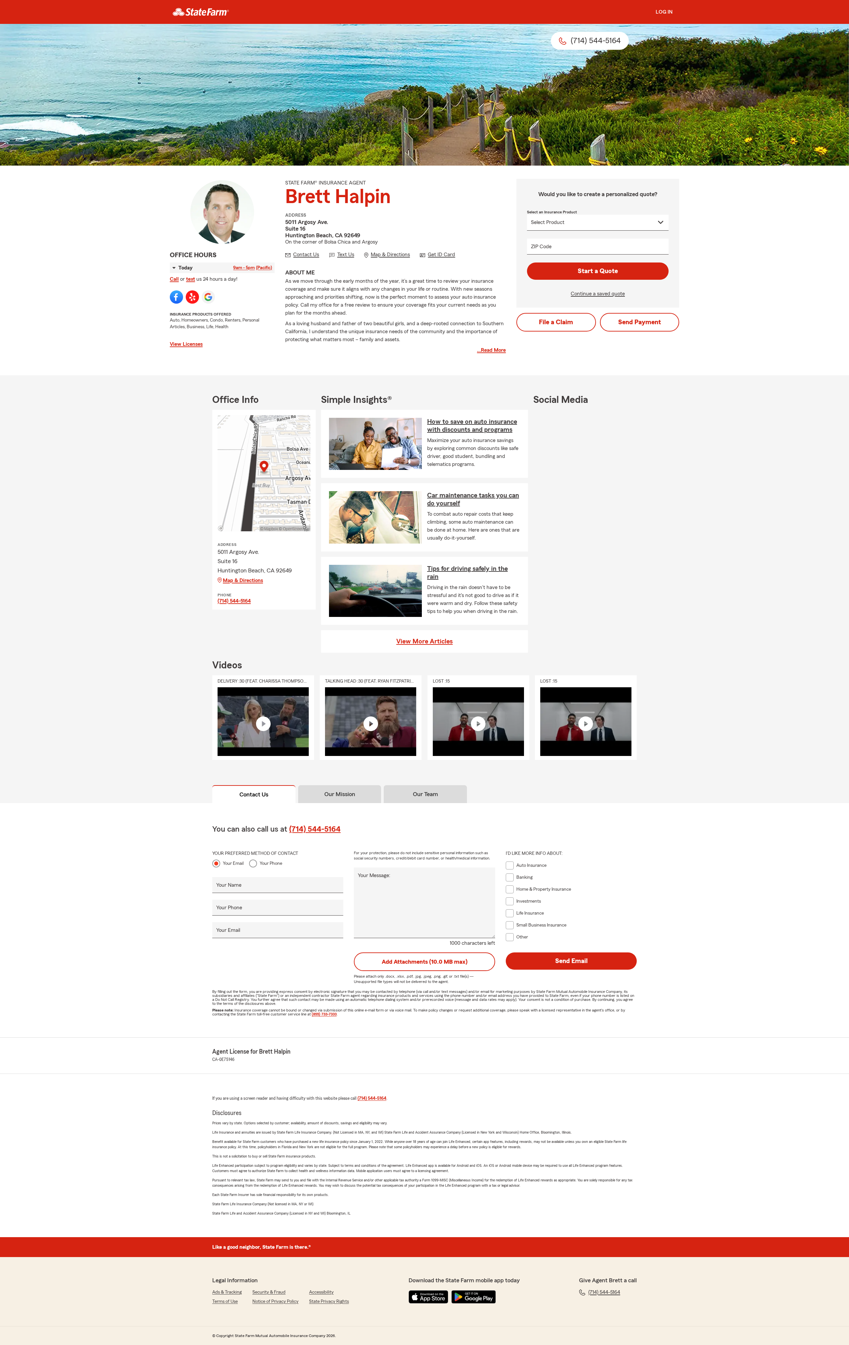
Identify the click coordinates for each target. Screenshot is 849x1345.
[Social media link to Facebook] (176, 297)
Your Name (228, 885)
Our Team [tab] (425, 794)
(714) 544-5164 (234, 601)
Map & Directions (243, 580)
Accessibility (321, 1292)
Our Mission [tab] (339, 794)
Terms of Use (225, 1301)
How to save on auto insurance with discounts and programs (472, 425)
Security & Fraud (269, 1292)
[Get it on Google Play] (473, 1297)
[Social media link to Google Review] (208, 297)
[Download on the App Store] (428, 1297)
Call (174, 279)
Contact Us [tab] (253, 794)
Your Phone (271, 863)
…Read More (491, 350)
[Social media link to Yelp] (192, 297)
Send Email (571, 961)
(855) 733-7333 (324, 1014)
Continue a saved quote (598, 293)
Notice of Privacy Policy (275, 1301)
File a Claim (556, 322)
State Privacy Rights (329, 1301)
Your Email (233, 863)
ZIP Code (541, 246)
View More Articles (424, 641)
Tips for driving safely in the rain (467, 572)
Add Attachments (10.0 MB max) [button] (425, 962)
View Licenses (186, 344)
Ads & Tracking (227, 1292)
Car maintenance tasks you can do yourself (473, 499)
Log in (664, 12)
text (190, 279)
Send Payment (639, 322)
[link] (201, 12)
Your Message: (374, 875)
